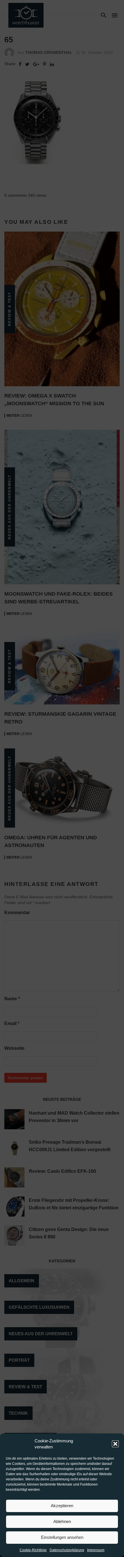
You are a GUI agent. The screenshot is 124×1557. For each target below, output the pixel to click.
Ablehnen (62, 1521)
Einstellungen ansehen (62, 1537)
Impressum (95, 1550)
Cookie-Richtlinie (33, 1550)
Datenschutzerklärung (67, 1550)
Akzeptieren (62, 1505)
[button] (115, 1444)
